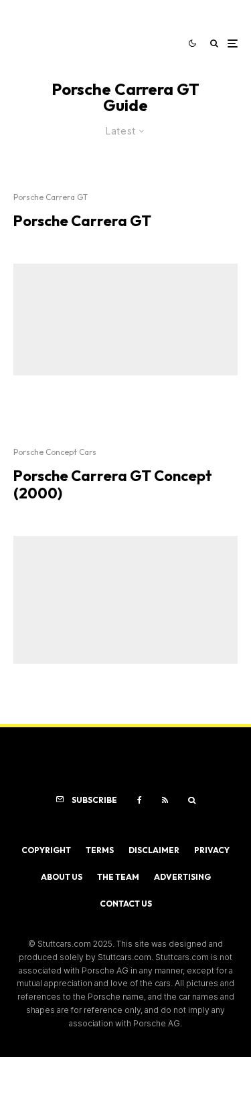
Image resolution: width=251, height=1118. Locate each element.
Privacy (212, 850)
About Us (61, 877)
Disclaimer (154, 850)
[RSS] (165, 800)
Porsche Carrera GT (50, 197)
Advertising (182, 877)
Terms (100, 850)
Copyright (46, 850)
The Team (118, 877)
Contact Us (126, 904)
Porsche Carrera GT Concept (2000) (112, 484)
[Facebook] (139, 800)
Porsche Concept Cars (54, 452)
